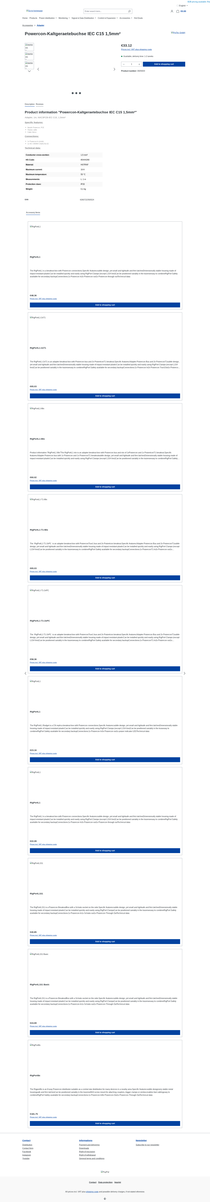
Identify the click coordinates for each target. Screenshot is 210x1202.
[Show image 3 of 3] (80, 93)
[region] (70, 69)
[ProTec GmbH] (178, 34)
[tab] (30, 104)
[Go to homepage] (34, 10)
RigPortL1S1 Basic (39, 984)
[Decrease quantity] (123, 64)
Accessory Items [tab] (33, 212)
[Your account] (172, 11)
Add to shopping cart (164, 64)
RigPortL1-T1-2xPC (40, 621)
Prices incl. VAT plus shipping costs (136, 49)
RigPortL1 (35, 257)
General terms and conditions (91, 1158)
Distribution (27, 1145)
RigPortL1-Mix (37, 439)
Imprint (117, 1182)
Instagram (26, 1155)
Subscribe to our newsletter (147, 1145)
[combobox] (105, 11)
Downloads (84, 1148)
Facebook (26, 1152)
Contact (26, 1140)
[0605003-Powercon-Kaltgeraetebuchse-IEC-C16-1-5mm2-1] (76, 69)
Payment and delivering (89, 1145)
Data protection (105, 1182)
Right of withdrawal (87, 1155)
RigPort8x (35, 1075)
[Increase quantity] (139, 64)
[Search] (129, 11)
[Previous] (38, 69)
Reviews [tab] (39, 104)
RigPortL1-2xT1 (38, 348)
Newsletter (141, 1140)
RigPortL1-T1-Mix (39, 530)
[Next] (114, 69)
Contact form (27, 1148)
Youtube (26, 1158)
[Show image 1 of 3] (73, 93)
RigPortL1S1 (36, 893)
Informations (85, 1140)
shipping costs (92, 1192)
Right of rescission (87, 1152)
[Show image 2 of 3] (76, 93)
